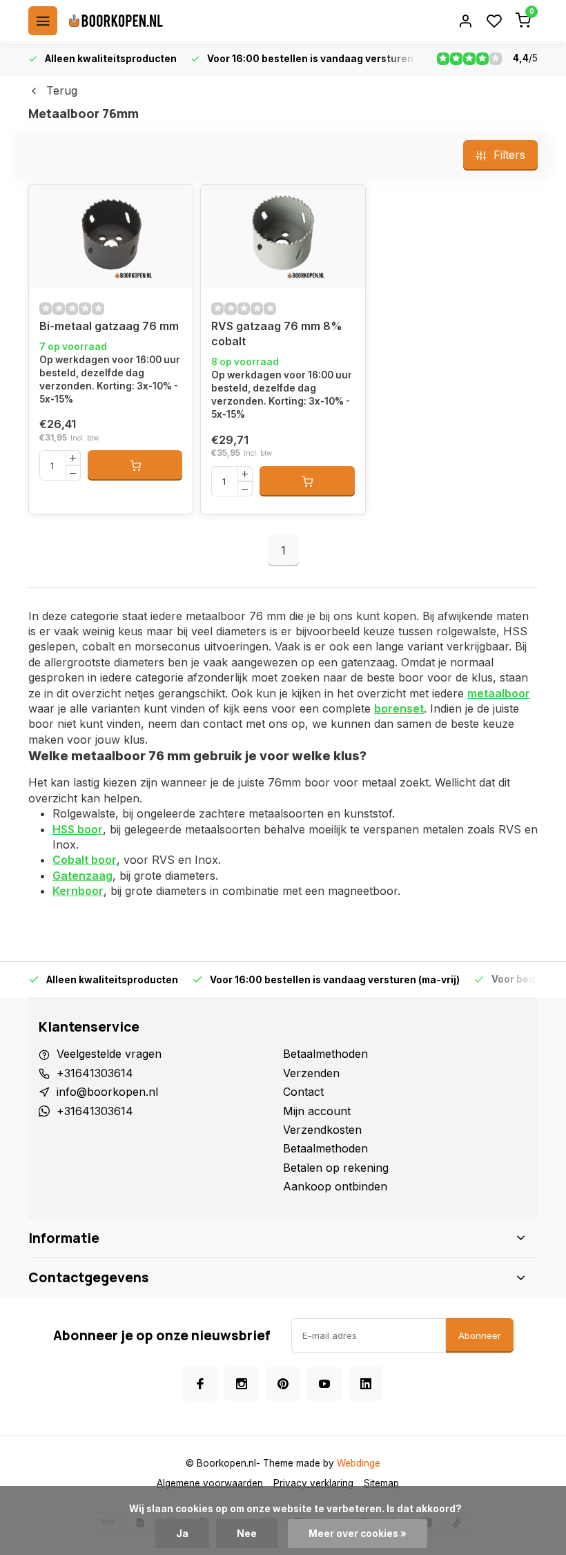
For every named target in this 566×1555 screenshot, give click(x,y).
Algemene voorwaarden (210, 1483)
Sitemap (381, 1483)
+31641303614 (95, 1073)
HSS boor (77, 829)
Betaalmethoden (325, 1054)
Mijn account (317, 1111)
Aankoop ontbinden (335, 1186)
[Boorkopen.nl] (116, 20)
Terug (61, 90)
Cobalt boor (84, 860)
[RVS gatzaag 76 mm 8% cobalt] (282, 237)
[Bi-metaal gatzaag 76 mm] (111, 237)
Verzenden (311, 1073)
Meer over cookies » (358, 1533)
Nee (247, 1533)
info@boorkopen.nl (107, 1092)
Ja (182, 1533)
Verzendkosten (322, 1130)
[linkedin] (366, 1383)
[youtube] (324, 1383)
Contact (303, 1092)
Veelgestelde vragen (109, 1054)
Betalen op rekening (336, 1168)
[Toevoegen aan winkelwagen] (135, 465)
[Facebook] (200, 1383)
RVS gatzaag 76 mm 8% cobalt (276, 333)
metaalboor (498, 693)
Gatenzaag (82, 875)
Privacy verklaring (313, 1483)
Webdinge (358, 1463)
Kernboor (78, 891)
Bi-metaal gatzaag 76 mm (109, 326)
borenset (399, 708)
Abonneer (479, 1335)
